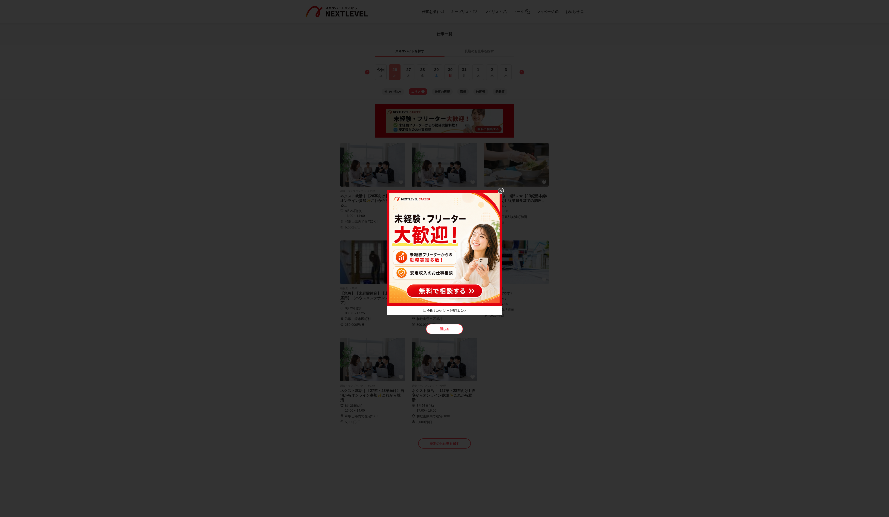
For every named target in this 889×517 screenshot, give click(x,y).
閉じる (444, 329)
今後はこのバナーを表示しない (446, 310)
